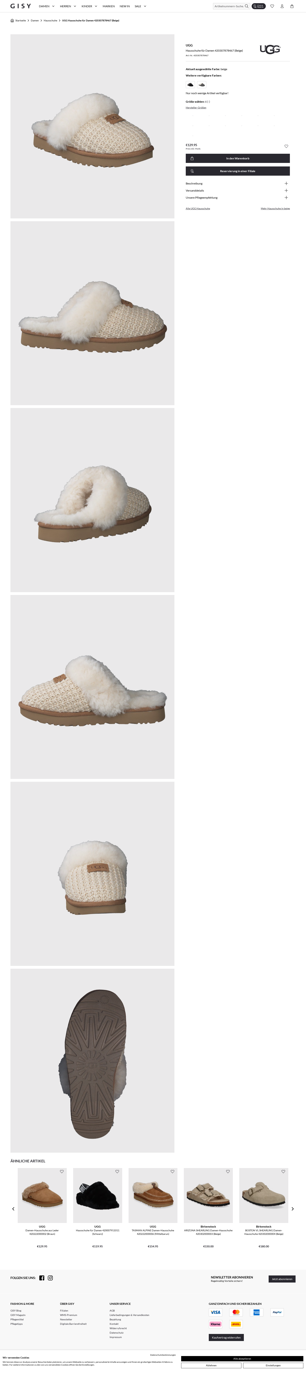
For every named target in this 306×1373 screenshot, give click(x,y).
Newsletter (66, 1319)
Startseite (20, 20)
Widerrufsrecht (118, 1328)
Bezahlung (115, 1319)
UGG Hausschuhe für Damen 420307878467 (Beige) (90, 20)
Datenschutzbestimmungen (163, 1355)
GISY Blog (15, 1310)
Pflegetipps (16, 1323)
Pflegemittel (17, 1319)
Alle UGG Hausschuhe (198, 208)
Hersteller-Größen (196, 107)
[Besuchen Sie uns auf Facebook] (40, 1277)
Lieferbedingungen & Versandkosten (129, 1314)
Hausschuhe (50, 20)
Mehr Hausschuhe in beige (275, 208)
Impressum (116, 1337)
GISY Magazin (18, 1314)
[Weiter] (292, 1208)
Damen (35, 20)
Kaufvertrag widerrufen (226, 1337)
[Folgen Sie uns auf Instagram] (48, 1277)
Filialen (64, 1310)
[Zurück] (13, 1208)
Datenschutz (116, 1332)
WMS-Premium (68, 1314)
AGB (112, 1310)
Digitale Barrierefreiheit (73, 1323)
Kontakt (114, 1323)
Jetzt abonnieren (282, 1279)
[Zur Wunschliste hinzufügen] (286, 146)
